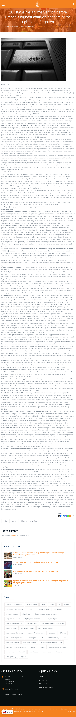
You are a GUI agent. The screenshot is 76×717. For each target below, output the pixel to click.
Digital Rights (52, 619)
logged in (13, 535)
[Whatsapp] (68, 516)
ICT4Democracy (53, 638)
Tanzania (59, 652)
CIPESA (66, 604)
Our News (71, 711)
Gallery (71, 709)
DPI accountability (27, 628)
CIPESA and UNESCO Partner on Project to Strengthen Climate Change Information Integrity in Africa (38, 554)
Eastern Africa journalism (36, 633)
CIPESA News (43, 677)
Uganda (23, 657)
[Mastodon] (66, 516)
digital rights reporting (14, 623)
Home (9, 26)
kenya (33, 647)
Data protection (12, 614)
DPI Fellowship (43, 684)
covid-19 (31, 609)
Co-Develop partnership (14, 609)
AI (59, 604)
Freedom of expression (14, 638)
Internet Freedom (12, 642)
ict (42, 638)
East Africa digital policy (14, 633)
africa (52, 604)
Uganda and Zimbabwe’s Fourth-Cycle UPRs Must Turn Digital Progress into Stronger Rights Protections (40, 582)
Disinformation (11, 628)
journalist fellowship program (16, 647)
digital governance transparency (46, 614)
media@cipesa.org (11, 689)
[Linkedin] (64, 516)
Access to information (14, 604)
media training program (57, 647)
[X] (59, 516)
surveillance (47, 652)
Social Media (33, 652)
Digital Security (32, 623)
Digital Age (26, 614)
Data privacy (58, 609)
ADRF (43, 604)
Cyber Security (44, 609)
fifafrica (63, 633)
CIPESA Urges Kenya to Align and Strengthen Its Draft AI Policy (35, 562)
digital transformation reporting (53, 623)
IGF (65, 638)
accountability (32, 604)
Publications (43, 680)
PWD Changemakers (46, 687)
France (14, 521)
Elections (52, 633)
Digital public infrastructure (34, 619)
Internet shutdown (29, 642)
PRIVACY (22, 652)
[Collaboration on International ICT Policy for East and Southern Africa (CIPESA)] (38, 4)
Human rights (31, 638)
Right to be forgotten (29, 521)
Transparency (11, 657)
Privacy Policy (54, 709)
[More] (70, 516)
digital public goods (13, 619)
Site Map (64, 709)
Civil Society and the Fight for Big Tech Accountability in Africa (35, 571)
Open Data (10, 652)
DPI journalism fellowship (46, 628)
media (42, 647)
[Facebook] (61, 516)
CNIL (5, 521)
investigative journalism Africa (51, 642)
